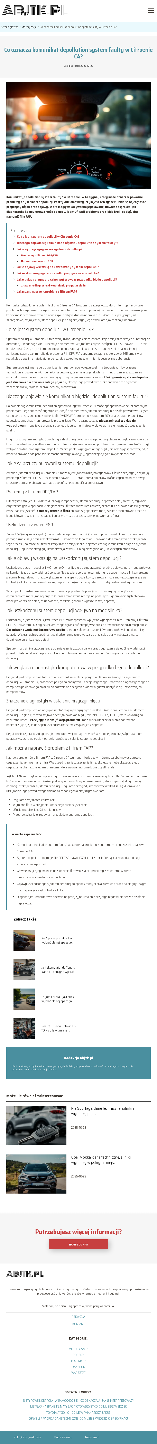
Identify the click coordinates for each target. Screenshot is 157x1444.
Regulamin (92, 1437)
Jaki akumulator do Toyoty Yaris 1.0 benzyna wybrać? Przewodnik (58, 970)
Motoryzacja (29, 27)
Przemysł (78, 1360)
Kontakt (78, 1324)
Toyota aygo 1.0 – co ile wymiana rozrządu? (78, 1412)
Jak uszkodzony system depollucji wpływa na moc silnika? (58, 273)
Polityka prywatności (27, 1437)
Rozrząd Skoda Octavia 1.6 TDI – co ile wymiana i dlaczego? (58, 1028)
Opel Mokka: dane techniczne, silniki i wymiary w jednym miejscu (102, 1159)
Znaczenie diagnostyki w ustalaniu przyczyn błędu (53, 285)
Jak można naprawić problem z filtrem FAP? (47, 291)
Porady (78, 1354)
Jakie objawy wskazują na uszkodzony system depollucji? (58, 266)
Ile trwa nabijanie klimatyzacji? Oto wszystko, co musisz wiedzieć (78, 1406)
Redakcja (78, 1317)
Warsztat (78, 1372)
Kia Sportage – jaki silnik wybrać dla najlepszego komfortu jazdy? (56, 940)
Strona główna (10, 27)
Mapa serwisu (63, 1437)
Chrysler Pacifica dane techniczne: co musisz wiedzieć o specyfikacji (78, 1418)
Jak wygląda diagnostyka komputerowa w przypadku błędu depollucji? (67, 279)
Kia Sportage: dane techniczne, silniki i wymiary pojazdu (102, 1111)
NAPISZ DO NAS (78, 1244)
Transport (78, 1366)
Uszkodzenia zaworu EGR (37, 261)
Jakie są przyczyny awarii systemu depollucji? (49, 249)
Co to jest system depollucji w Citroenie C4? (48, 236)
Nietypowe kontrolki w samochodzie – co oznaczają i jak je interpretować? (78, 1400)
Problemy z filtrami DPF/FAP (39, 255)
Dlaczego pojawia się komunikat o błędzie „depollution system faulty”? (67, 242)
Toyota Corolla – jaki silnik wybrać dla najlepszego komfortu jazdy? (57, 999)
